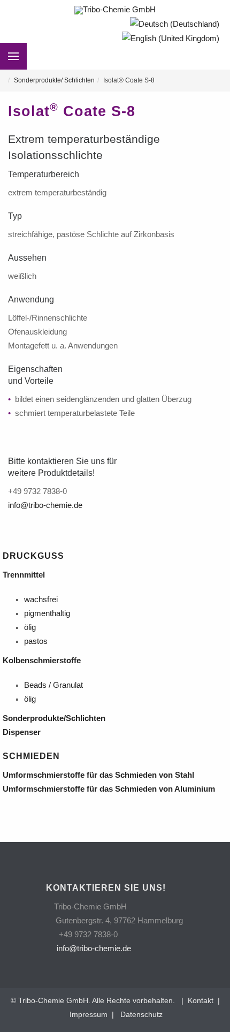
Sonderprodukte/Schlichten (56, 718)
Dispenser (24, 732)
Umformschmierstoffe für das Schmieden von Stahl (100, 775)
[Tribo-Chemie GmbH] (115, 10)
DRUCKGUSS (33, 555)
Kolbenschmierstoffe (43, 660)
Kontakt (198, 1000)
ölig (30, 627)
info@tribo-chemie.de (45, 505)
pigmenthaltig (47, 613)
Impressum (89, 1014)
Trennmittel (26, 575)
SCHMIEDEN (31, 756)
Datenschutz (141, 1014)
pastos (36, 641)
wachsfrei (41, 599)
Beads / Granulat (53, 685)
